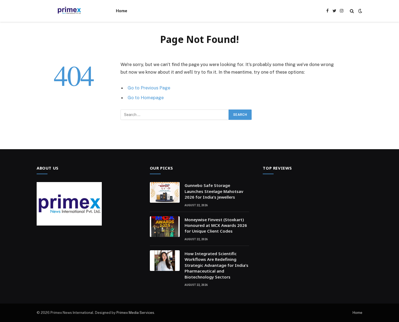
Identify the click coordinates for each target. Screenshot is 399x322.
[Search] (352, 11)
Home (121, 10)
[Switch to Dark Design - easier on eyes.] (359, 11)
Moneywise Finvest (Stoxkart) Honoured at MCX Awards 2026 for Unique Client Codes (216, 225)
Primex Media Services (135, 313)
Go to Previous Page (149, 87)
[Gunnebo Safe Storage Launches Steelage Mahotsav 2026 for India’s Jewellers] (165, 192)
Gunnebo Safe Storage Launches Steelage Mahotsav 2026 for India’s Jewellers (214, 191)
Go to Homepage (146, 97)
